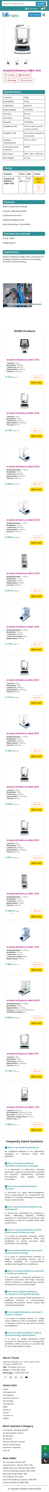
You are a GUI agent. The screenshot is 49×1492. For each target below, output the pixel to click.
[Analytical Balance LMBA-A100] (24, 612)
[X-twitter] (10, 1377)
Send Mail (25, 75)
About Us (7, 1410)
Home (5, 1389)
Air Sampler (8, 1436)
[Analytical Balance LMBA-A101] (22, 39)
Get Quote (35, 14)
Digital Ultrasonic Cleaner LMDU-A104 (19, 1468)
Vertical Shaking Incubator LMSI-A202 (19, 1471)
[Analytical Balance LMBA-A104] (24, 399)
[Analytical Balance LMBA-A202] (24, 559)
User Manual (8, 1404)
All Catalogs (8, 1401)
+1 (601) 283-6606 (14, 1370)
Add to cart (39, 180)
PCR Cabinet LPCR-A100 (13, 1477)
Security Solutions (10, 1398)
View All (6, 1450)
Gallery (6, 1418)
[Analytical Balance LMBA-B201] (24, 719)
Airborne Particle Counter (14, 1442)
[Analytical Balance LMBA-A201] (24, 879)
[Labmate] (10, 14)
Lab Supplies (8, 1395)
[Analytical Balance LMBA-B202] (24, 452)
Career (6, 1412)
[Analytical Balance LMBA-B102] (24, 666)
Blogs (5, 1407)
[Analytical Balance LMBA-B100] (24, 826)
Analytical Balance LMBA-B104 (16, 1482)
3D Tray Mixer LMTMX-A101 (14, 1462)
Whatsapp (11, 80)
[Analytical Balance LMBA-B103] (24, 772)
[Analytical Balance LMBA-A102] (24, 932)
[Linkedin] (16, 1377)
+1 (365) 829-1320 (16, 1373)
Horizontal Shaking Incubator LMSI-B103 (20, 1479)
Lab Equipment (9, 1392)
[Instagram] (21, 1377)
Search (40, 3)
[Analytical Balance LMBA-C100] (24, 1093)
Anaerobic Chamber (12, 1447)
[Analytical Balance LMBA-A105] (24, 345)
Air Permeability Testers (13, 1433)
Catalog (11, 75)
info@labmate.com (14, 1367)
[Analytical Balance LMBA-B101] (24, 1039)
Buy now (39, 188)
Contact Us (8, 1415)
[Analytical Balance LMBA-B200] (24, 505)
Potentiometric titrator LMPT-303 (17, 1465)
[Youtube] (26, 1377)
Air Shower (7, 1439)
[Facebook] (5, 1377)
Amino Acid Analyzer (12, 1444)
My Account (32, 8)
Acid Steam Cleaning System (16, 1430)
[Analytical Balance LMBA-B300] (24, 986)
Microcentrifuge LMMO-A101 (15, 1474)
